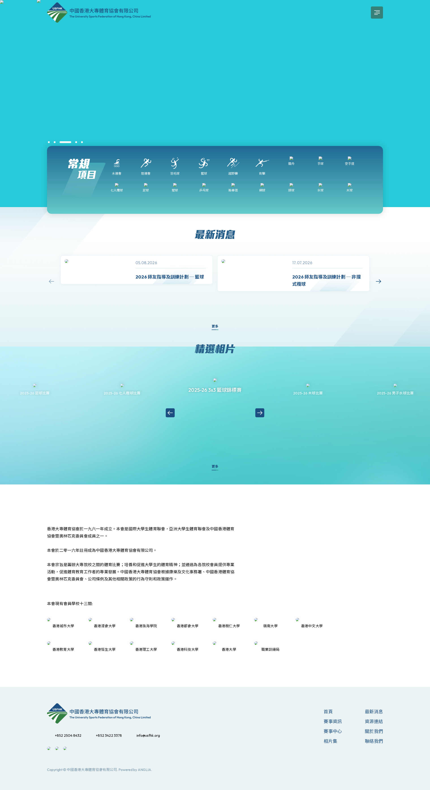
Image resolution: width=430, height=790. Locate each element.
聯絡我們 (374, 741)
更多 (215, 326)
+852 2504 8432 (68, 735)
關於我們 (374, 731)
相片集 (330, 741)
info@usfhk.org (148, 735)
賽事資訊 (333, 721)
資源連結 (374, 721)
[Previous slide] (51, 281)
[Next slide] (378, 281)
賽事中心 (333, 731)
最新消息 (374, 711)
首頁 (328, 711)
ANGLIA (144, 769)
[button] (49, 142)
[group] (136, 269)
